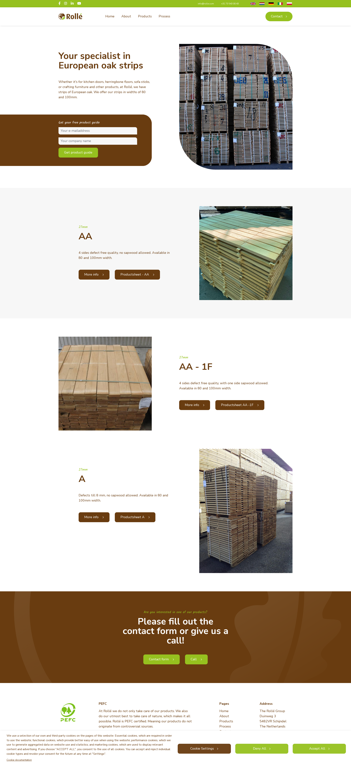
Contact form (159, 659)
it (279, 3)
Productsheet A (132, 517)
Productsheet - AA (135, 274)
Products (145, 16)
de (270, 3)
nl (261, 3)
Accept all (317, 748)
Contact (277, 16)
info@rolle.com (206, 3)
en (252, 3)
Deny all (259, 748)
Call (194, 659)
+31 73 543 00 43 (230, 3)
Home (109, 16)
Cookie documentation (19, 760)
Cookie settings (202, 748)
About (126, 16)
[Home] (70, 16)
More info (91, 274)
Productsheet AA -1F (237, 405)
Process (164, 16)
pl (289, 3)
